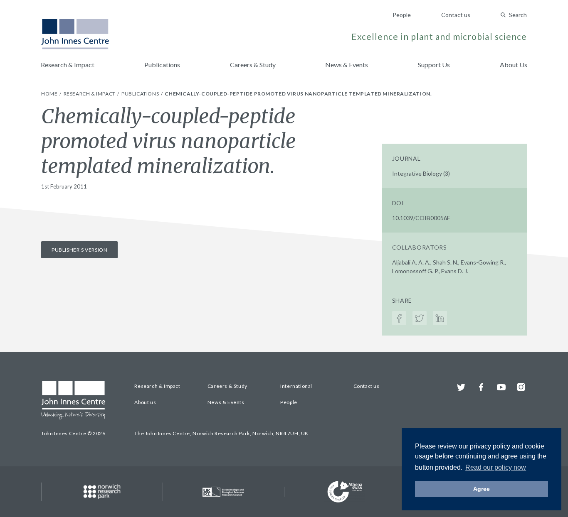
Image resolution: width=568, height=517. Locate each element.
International (296, 386)
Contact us (455, 14)
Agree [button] (481, 488)
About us (145, 402)
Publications (162, 65)
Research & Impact (67, 65)
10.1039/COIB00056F (421, 217)
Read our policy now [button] (495, 467)
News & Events (346, 65)
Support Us (434, 65)
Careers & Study (253, 65)
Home (50, 94)
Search (518, 14)
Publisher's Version (79, 250)
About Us (513, 65)
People (402, 14)
